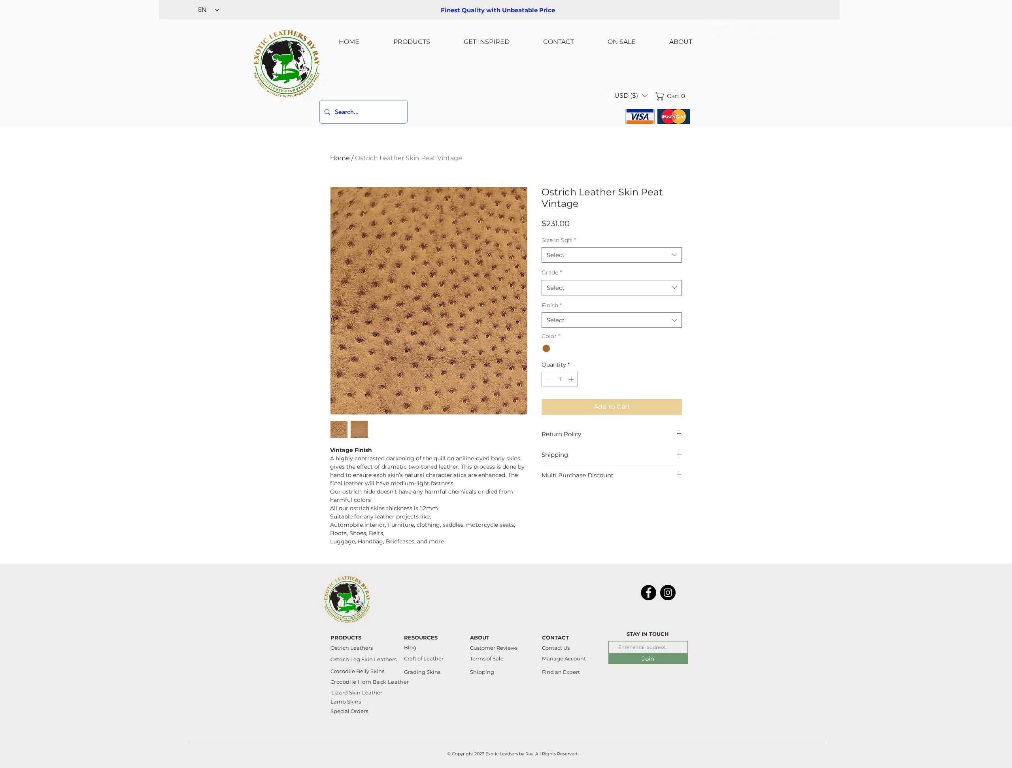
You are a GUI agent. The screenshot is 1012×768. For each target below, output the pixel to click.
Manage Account (564, 658)
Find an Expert (561, 672)
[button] (631, 95)
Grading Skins (422, 672)
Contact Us (556, 648)
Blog (410, 647)
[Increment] (572, 379)
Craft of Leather (424, 658)
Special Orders (349, 711)
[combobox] (612, 255)
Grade (552, 272)
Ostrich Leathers (351, 648)
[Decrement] (548, 379)
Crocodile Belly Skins (357, 671)
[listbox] (631, 95)
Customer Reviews (493, 648)
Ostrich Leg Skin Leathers (363, 659)
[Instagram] (668, 592)
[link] (672, 96)
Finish (552, 305)
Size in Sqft (559, 240)
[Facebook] (648, 592)
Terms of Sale (487, 658)
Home (340, 158)
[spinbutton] (560, 379)
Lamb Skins (345, 701)
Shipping (482, 672)
